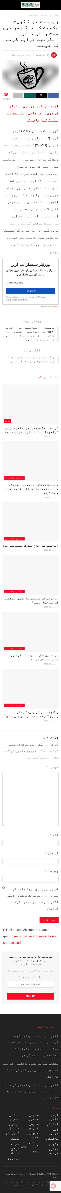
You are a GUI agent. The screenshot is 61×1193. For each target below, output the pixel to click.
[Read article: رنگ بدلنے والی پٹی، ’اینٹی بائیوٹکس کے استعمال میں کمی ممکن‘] (30, 689)
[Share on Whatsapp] (29, 95)
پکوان (54, 1144)
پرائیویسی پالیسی (15, 1181)
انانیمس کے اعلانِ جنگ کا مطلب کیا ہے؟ (31, 545)
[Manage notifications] (53, 1185)
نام (54, 834)
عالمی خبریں (14, 1116)
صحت (36, 1151)
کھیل (15, 1138)
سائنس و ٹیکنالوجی (38, 15)
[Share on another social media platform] (18, 95)
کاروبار (12, 1133)
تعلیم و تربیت (52, 1151)
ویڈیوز (13, 1158)
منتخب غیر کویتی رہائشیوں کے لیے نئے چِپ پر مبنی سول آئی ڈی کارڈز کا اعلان (31, 1070)
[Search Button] (5, 5)
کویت (7, 421)
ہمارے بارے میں (35, 1181)
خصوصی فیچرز (34, 1116)
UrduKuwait (11, 1174)
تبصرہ (52, 767)
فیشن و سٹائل (13, 1126)
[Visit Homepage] (30, 5)
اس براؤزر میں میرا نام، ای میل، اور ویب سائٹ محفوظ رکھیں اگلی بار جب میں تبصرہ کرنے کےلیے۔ (33, 898)
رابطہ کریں (20, 1184)
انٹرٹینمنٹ (49, 1124)
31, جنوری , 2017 (20, 55)
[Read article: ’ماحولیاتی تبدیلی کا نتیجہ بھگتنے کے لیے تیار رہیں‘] (30, 575)
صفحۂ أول (54, 15)
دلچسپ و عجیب (32, 1135)
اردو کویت (41, 55)
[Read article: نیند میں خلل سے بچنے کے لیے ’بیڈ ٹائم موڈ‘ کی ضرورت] (30, 632)
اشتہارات (34, 1184)
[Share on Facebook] (53, 95)
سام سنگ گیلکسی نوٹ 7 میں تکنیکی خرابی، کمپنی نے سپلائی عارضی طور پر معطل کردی (31, 488)
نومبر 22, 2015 (50, 550)
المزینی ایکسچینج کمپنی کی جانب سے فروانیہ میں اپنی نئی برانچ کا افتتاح (31, 1091)
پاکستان (52, 1138)
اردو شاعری (54, 1116)
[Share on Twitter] (41, 95)
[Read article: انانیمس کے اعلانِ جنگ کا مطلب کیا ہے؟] (30, 522)
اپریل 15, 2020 (50, 436)
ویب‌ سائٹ (51, 871)
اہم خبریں (54, 1131)
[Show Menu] (55, 5)
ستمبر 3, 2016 (51, 497)
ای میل (52, 853)
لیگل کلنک (15, 1151)
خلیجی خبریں (34, 1126)
